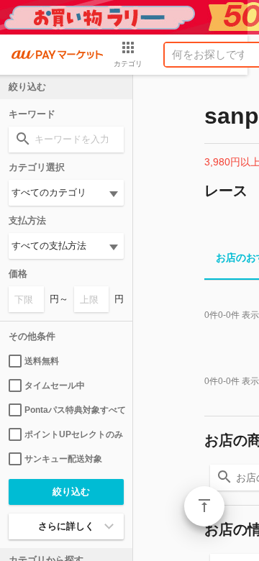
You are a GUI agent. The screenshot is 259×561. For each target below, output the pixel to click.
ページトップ (204, 506)
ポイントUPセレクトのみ (73, 434)
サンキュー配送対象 (63, 459)
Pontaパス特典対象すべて (74, 410)
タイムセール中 (54, 385)
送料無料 (41, 361)
